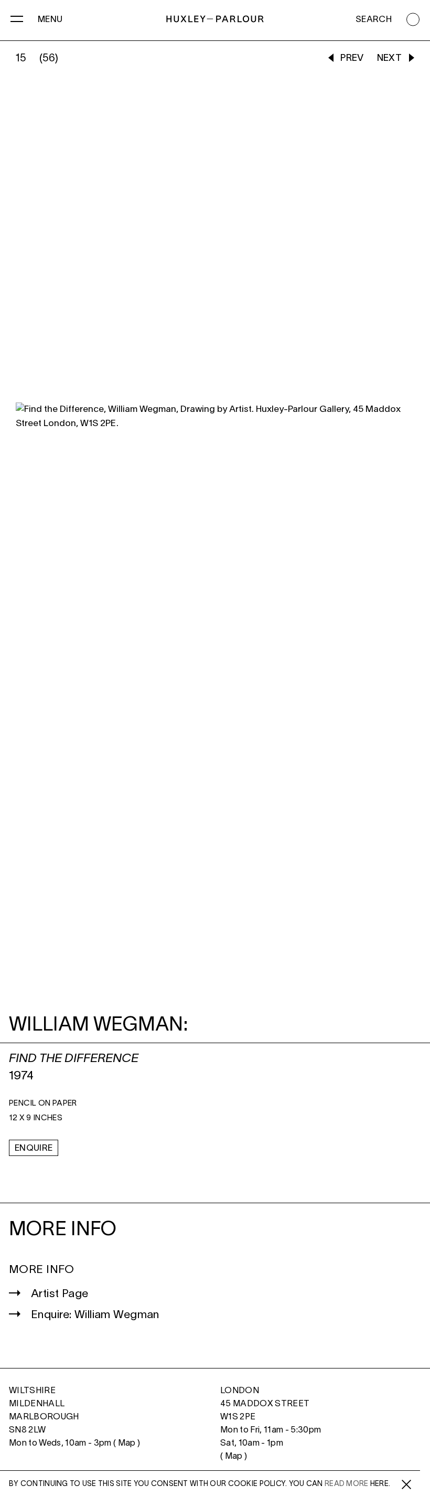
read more (347, 1484)
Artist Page (60, 1294)
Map (127, 1443)
